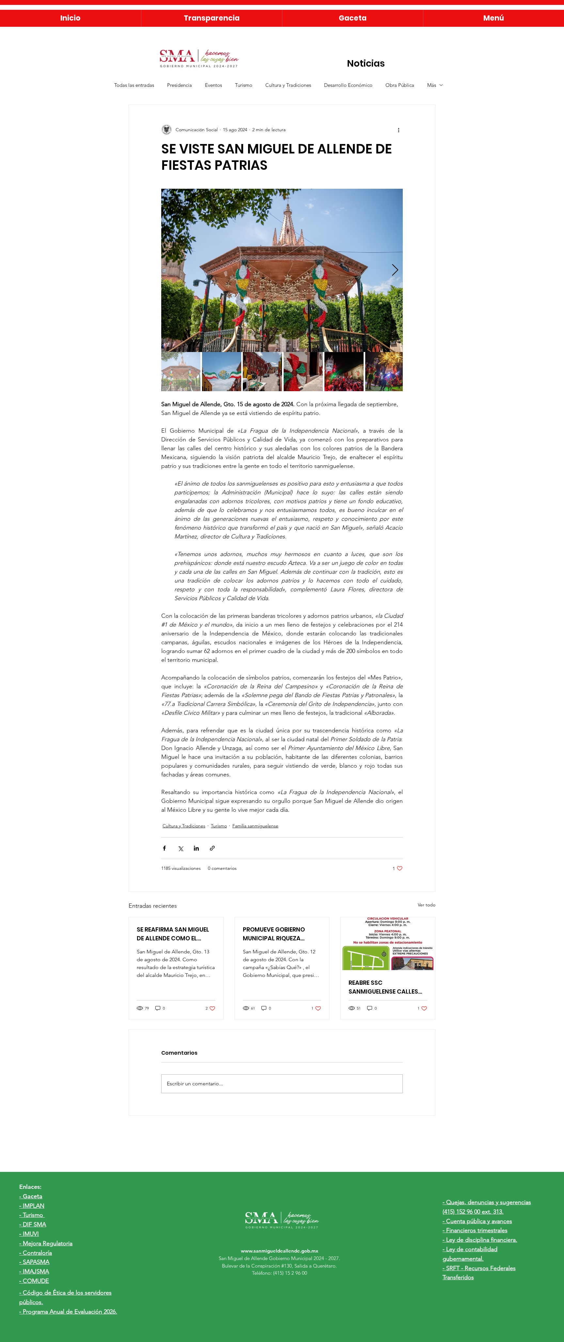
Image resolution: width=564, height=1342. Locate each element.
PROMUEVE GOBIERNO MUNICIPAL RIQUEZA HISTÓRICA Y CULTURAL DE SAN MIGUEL (281, 934)
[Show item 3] (262, 371)
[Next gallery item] (395, 270)
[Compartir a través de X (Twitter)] (180, 848)
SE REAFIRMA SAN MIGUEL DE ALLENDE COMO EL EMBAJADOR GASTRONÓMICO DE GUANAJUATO (173, 934)
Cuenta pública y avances (479, 1221)
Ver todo (426, 905)
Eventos (213, 85)
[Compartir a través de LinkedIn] (196, 848)
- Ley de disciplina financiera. (480, 1239)
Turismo (243, 85)
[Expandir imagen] (282, 270)
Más (431, 85)
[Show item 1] (180, 371)
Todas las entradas (134, 85)
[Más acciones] (399, 130)
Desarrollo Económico (348, 85)
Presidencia (179, 85)
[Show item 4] (303, 371)
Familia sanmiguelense (255, 826)
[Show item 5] (344, 371)
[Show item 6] (384, 371)
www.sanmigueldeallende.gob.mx (279, 1251)
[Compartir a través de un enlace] (212, 848)
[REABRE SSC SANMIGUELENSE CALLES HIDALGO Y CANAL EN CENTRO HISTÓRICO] (388, 943)
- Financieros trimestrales (475, 1230)
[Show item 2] (221, 371)
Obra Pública (399, 85)
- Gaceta (30, 1196)
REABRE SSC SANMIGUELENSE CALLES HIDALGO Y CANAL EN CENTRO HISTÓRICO (383, 987)
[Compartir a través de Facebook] (164, 848)
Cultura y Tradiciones (288, 85)
